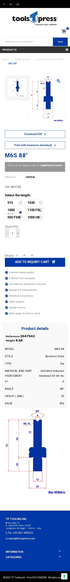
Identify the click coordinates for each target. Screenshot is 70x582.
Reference (13, 336)
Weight (10, 340)
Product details (35, 329)
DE (18, 4)
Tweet (25, 255)
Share (17, 255)
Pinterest (32, 255)
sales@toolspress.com (21, 538)
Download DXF (33, 134)
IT (4, 4)
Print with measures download (33, 145)
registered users (51, 165)
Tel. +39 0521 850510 (20, 532)
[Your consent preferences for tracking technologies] (64, 576)
